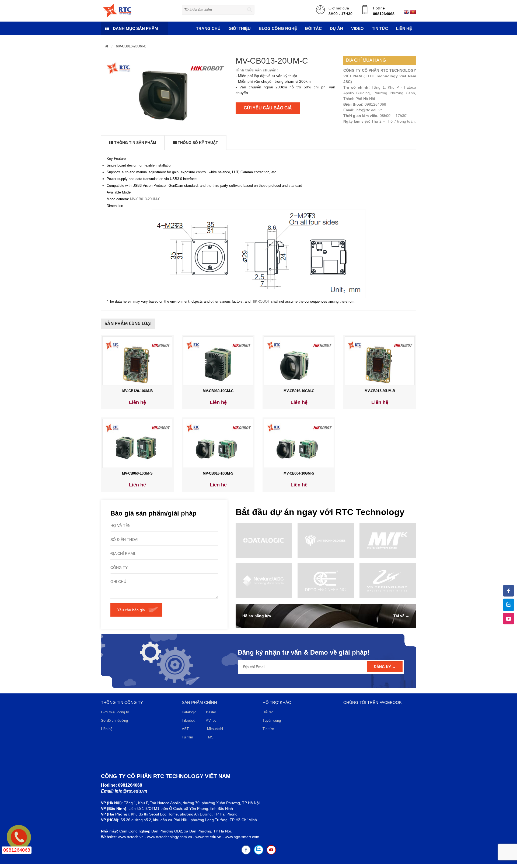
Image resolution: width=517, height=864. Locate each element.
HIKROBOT (260, 301)
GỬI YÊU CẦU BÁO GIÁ (268, 108)
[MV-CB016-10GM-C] (299, 360)
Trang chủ (208, 28)
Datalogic (189, 712)
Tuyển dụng (272, 720)
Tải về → (401, 616)
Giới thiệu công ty (115, 712)
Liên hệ (404, 28)
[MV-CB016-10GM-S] (218, 443)
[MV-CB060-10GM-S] (137, 443)
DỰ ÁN (336, 28)
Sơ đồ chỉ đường (114, 720)
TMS (210, 737)
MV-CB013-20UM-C (130, 46)
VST (185, 729)
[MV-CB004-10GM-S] (299, 443)
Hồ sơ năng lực (256, 616)
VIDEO (357, 28)
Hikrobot (188, 720)
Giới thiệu (240, 28)
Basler (212, 712)
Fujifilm (187, 737)
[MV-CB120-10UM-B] (137, 360)
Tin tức (268, 729)
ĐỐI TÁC (313, 28)
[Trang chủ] (106, 46)
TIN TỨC (380, 28)
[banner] (117, 10)
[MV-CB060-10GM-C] (218, 360)
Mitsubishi (215, 729)
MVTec (210, 720)
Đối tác (268, 712)
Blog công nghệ (278, 28)
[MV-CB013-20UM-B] (379, 360)
